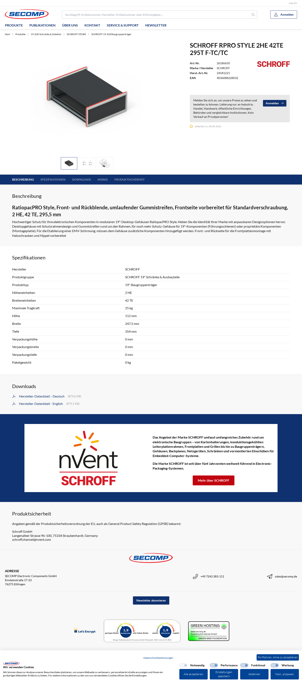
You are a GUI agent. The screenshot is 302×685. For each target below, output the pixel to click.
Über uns (70, 25)
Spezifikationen (53, 179)
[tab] (69, 163)
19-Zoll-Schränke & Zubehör (46, 34)
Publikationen (42, 25)
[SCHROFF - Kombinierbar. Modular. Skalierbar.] (88, 458)
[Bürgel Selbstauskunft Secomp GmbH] (142, 631)
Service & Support (123, 25)
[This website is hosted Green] (208, 631)
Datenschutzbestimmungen (158, 657)
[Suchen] (253, 14)
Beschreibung (23, 179)
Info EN (293, 3)
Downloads (81, 179)
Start (7, 34)
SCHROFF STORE (76, 34)
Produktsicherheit (129, 179)
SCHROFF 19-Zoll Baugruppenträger (111, 34)
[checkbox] (183, 665)
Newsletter (155, 25)
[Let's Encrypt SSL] (84, 631)
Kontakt (92, 25)
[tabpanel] (87, 97)
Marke (103, 179)
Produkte (14, 25)
